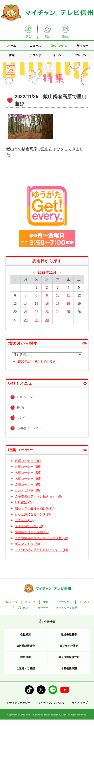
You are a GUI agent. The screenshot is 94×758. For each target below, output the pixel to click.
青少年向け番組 (69, 645)
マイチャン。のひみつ (51, 702)
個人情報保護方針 (69, 657)
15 (36, 303)
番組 (12, 55)
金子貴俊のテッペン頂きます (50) (38, 496)
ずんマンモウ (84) (27, 544)
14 (25, 303)
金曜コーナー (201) (28, 484)
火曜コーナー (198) (28, 466)
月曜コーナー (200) (28, 461)
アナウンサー (35, 55)
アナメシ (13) (24, 520)
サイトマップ (80, 702)
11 (68, 295)
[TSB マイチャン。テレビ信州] (47, 21)
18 (68, 303)
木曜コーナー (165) (28, 478)
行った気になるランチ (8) (33, 514)
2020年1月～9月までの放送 (36, 361)
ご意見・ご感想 (25, 668)
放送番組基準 (69, 634)
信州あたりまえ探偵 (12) (32, 532)
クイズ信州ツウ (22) (29, 526)
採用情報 (25, 657)
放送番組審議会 (25, 645)
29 (36, 320)
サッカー (43, 607)
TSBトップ (11, 601)
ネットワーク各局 (66, 607)
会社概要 (25, 634)
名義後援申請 (69, 668)
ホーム (11, 45)
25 (68, 312)
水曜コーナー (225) (28, 472)
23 (47, 312)
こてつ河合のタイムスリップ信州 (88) (41, 538)
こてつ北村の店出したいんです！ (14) (41, 550)
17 (57, 303)
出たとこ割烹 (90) (27, 490)
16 (47, 303)
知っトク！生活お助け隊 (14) (35, 508)
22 (36, 312)
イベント (59, 55)
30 (47, 320)
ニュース (35, 45)
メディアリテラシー (18, 702)
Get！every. (59, 45)
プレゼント (23, 607)
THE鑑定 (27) (24, 502)
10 (57, 295)
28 (25, 320)
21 (25, 312)
